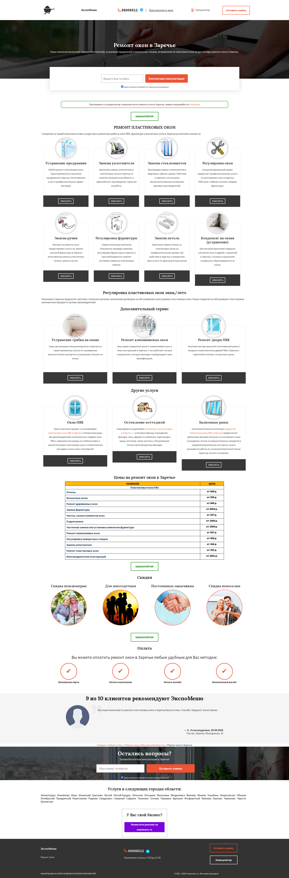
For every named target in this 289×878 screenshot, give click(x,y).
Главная (101, 745)
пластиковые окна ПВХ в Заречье (65, 432)
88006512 (130, 10)
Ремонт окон (115, 745)
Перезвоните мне (161, 10)
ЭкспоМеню (49, 849)
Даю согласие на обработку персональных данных (146, 87)
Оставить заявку (236, 10)
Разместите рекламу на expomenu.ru (144, 827)
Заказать (66, 201)
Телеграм (195, 104)
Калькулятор (202, 10)
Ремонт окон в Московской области (144, 745)
